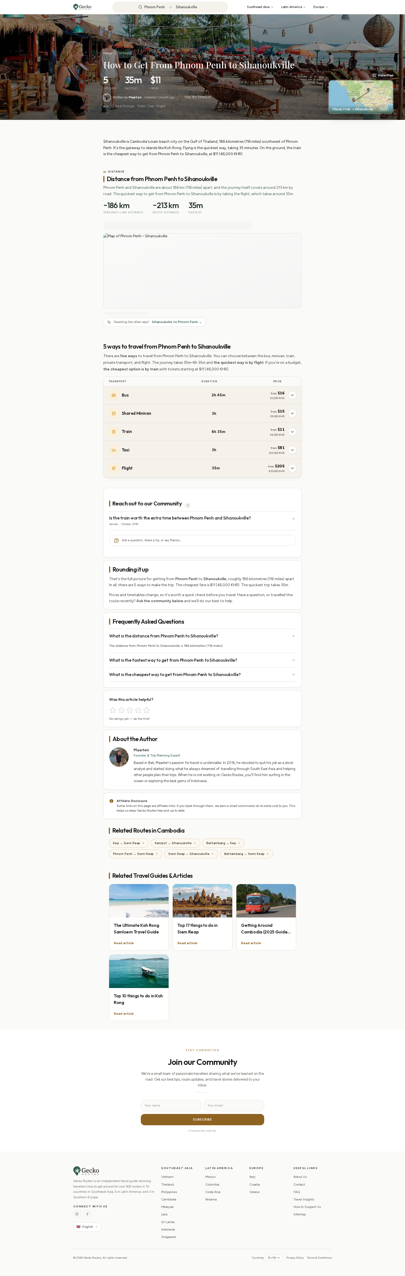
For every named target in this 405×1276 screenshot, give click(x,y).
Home (107, 53)
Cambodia (125, 53)
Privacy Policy (295, 1257)
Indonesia (168, 1229)
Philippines (169, 1192)
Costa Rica (212, 1192)
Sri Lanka (168, 1222)
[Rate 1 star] (113, 710)
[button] (361, 93)
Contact (299, 1184)
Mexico (210, 1177)
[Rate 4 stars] (138, 710)
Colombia (212, 1184)
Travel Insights (303, 1199)
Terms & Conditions (319, 1257)
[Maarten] (106, 97)
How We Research (198, 97)
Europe (319, 7)
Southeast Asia (258, 7)
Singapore (168, 1237)
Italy (252, 1177)
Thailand (167, 1184)
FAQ (296, 1192)
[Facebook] (87, 1214)
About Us (300, 1177)
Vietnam (167, 1177)
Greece (254, 1192)
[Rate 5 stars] (146, 710)
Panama (211, 1199)
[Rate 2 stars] (121, 710)
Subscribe (202, 1119)
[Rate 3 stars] (129, 710)
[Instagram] (77, 1214)
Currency (258, 1257)
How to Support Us (307, 1207)
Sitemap (299, 1214)
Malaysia (167, 1207)
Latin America (291, 7)
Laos (164, 1214)
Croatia (254, 1184)
